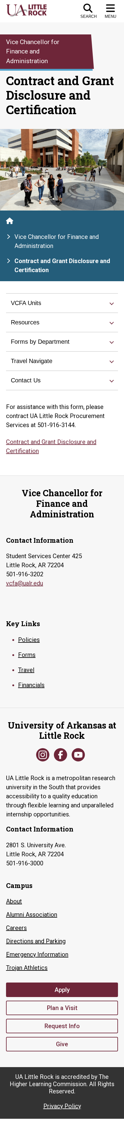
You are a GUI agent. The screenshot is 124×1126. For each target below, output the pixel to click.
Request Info (62, 1026)
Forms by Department (40, 341)
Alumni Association (31, 914)
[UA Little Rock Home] (9, 220)
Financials (31, 685)
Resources (25, 322)
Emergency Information (37, 954)
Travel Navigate (31, 361)
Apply (62, 989)
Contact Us (26, 380)
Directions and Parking (36, 941)
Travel (26, 670)
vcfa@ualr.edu (24, 583)
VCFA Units (26, 303)
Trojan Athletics (27, 967)
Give (62, 1044)
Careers (16, 927)
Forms (27, 654)
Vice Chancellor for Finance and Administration (56, 241)
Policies (29, 639)
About (14, 901)
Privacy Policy (62, 1106)
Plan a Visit (62, 1008)
